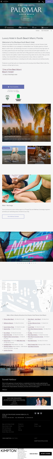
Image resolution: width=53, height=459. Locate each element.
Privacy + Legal (37, 426)
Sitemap (20, 430)
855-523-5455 (11, 417)
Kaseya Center (7, 340)
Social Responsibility (6, 430)
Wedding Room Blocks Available (26, 260)
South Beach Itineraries (33, 346)
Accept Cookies (45, 454)
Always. (17, 91)
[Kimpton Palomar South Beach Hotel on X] (35, 413)
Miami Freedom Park (33, 344)
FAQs (19, 428)
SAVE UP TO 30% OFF (26, 22)
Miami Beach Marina (32, 334)
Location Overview (8, 350)
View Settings (34, 453)
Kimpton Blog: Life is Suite (8, 432)
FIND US (4, 389)
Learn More (14, 403)
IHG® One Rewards (6, 428)
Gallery (46, 27)
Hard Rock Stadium (8, 346)
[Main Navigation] (1, 1)
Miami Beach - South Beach (34, 319)
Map (35, 27)
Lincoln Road (31, 327)
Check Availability (13, 87)
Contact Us (20, 424)
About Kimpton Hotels (7, 426)
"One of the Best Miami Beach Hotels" (12, 70)
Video (38, 30)
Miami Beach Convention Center (35, 336)
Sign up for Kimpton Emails (8, 424)
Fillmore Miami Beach (9, 319)
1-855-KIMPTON (6, 438)
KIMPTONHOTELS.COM (41, 441)
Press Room (21, 426)
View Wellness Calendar (13, 216)
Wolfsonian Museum (8, 323)
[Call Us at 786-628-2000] (42, 1)
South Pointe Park (8, 334)
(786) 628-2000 (21, 417)
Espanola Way (7, 329)
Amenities (24, 27)
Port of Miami (7, 333)
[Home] (5, 2)
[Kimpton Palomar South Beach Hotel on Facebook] (38, 413)
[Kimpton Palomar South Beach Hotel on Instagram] (41, 413)
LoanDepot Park (7, 344)
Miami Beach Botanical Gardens (35, 329)
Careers (36, 424)
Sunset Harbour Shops (9, 327)
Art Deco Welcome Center (34, 323)
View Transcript (45, 30)
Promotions (10, 27)
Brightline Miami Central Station (11, 336)
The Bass (30, 333)
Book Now (27, 18)
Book (49, 1)
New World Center (32, 340)
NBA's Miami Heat (21, 340)
